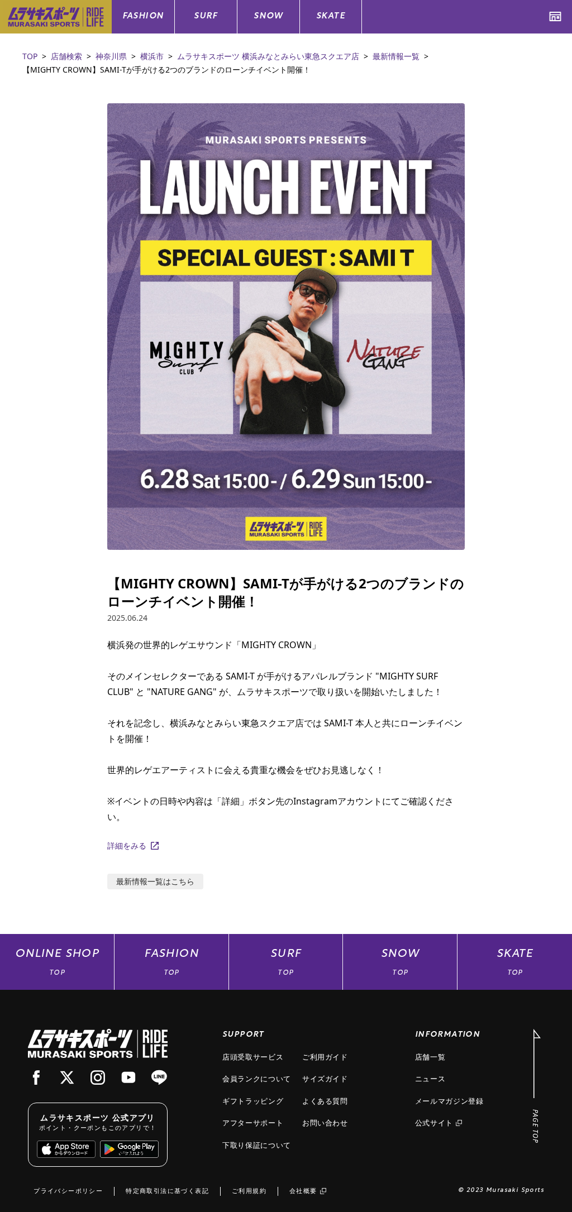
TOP (29, 56)
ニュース (430, 1079)
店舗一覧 (430, 1057)
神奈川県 (111, 56)
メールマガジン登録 (449, 1101)
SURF (206, 16)
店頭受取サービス (252, 1057)
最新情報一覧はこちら (155, 881)
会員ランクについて (256, 1079)
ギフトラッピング (252, 1101)
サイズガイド (325, 1079)
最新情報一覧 (396, 56)
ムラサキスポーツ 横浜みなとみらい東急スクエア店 (268, 56)
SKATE (330, 16)
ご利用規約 (249, 1190)
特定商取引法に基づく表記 (167, 1190)
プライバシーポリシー (68, 1190)
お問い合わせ (325, 1123)
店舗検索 (66, 56)
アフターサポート (252, 1123)
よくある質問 (325, 1101)
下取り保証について (256, 1145)
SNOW (268, 16)
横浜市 (152, 56)
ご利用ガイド (325, 1057)
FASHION (143, 16)
